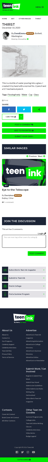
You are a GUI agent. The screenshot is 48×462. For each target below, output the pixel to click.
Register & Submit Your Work (34, 377)
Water (24, 94)
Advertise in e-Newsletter (35, 360)
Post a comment (23, 125)
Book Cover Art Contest (10, 417)
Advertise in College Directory (33, 346)
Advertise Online (32, 357)
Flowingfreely (14, 94)
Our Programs (7, 341)
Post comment (37, 253)
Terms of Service (8, 357)
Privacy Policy (7, 354)
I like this (13, 117)
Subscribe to (22, 270)
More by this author (19, 39)
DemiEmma (20, 33)
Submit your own (24, 136)
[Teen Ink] (12, 7)
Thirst (38, 19)
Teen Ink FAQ (6, 351)
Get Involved (30, 395)
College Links (30, 420)
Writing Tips (30, 392)
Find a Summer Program (19, 294)
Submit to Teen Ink (17, 278)
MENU (39, 7)
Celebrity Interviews (9, 348)
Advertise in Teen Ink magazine (33, 336)
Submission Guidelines (34, 385)
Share (5, 104)
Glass (36, 94)
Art (13, 19)
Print (6, 100)
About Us (5, 335)
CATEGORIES (23, 460)
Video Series (30, 433)
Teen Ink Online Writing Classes (34, 425)
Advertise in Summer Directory (33, 352)
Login (41, 233)
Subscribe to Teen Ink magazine (33, 400)
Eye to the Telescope (15, 189)
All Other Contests (8, 421)
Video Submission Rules (34, 389)
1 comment (9, 202)
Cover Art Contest (8, 414)
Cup (30, 94)
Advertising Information (34, 341)
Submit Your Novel (32, 382)
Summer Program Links (34, 417)
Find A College (15, 286)
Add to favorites (23, 131)
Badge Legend (31, 436)
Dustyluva (9, 195)
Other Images (25, 19)
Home (4, 19)
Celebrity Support (8, 344)
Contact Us (6, 338)
